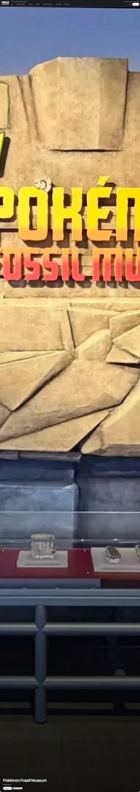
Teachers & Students (47, 4)
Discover (31, 4)
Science (38, 4)
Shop (131, 1)
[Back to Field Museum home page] (5, 3)
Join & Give (67, 4)
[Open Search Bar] (130, 4)
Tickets (134, 4)
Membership (126, 1)
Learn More (6, 788)
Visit (12, 4)
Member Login (136, 1)
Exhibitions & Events (20, 4)
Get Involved (58, 4)
